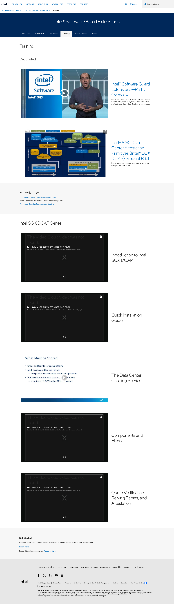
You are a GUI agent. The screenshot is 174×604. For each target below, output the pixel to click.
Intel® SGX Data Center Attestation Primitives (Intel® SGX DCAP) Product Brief (130, 150)
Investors (85, 567)
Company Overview (46, 567)
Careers (94, 567)
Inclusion (127, 567)
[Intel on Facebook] (39, 576)
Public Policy (139, 567)
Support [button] (30, 4)
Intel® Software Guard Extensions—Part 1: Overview (130, 89)
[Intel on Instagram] (62, 576)
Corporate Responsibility (110, 567)
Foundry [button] (84, 4)
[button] (105, 132)
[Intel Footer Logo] (24, 581)
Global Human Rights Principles (117, 594)
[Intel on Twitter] (44, 576)
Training (66, 34)
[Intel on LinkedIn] (50, 576)
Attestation (53, 34)
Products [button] (17, 4)
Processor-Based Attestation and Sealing (37, 204)
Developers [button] (57, 4)
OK (64, 277)
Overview (25, 34)
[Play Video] (64, 93)
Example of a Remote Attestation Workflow (38, 197)
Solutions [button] (43, 4)
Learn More (24, 547)
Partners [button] (71, 4)
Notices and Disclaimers (128, 592)
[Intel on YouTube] (56, 576)
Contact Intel (62, 567)
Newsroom (74, 567)
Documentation (81, 34)
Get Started (39, 34)
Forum (94, 34)
